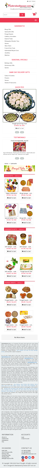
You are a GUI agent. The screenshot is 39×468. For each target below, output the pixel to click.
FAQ (3, 442)
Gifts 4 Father (24, 384)
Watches (7, 55)
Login (22, 437)
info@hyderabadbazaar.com (28, 454)
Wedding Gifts (12, 391)
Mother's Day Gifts (18, 389)
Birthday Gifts (8, 63)
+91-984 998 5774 (25, 452)
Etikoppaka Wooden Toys (12, 41)
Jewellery (7, 53)
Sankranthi (13, 163)
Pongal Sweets (9, 34)
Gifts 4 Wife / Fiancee (15, 385)
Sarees (7, 43)
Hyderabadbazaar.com (6, 357)
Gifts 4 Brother (30, 384)
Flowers (7, 78)
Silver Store (8, 46)
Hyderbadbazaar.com (28, 358)
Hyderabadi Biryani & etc (12, 50)
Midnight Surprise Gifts (7, 458)
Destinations (5, 440)
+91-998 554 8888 (25, 450)
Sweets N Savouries (10, 82)
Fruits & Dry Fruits (10, 48)
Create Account (25, 438)
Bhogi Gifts (8, 29)
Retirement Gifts (5, 391)
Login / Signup (31, 1)
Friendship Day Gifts (8, 389)
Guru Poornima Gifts (7, 452)
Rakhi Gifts (34, 389)
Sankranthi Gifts (9, 31)
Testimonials (5, 438)
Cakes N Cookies (10, 75)
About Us (4, 437)
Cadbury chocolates (10, 36)
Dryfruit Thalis (9, 38)
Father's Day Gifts (27, 389)
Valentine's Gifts (22, 388)
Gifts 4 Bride (24, 385)
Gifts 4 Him (7, 385)
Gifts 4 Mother (17, 384)
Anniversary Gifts (9, 65)
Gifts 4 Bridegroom (31, 385)
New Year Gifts (29, 388)
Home (7, 163)
